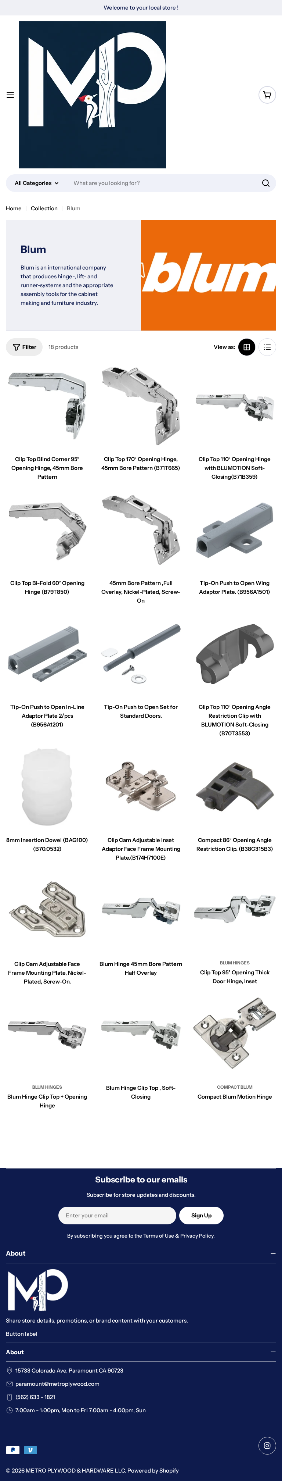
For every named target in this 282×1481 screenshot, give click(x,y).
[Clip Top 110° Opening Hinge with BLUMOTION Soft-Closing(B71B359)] (235, 406)
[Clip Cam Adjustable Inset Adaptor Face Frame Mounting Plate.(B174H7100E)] (141, 786)
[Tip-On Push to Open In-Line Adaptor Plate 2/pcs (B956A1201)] (47, 654)
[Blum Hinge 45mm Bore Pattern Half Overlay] (141, 911)
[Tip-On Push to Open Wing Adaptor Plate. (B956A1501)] (235, 530)
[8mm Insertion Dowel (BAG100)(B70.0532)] (47, 786)
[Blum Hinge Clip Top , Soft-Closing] (141, 1034)
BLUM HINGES (235, 963)
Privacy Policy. (197, 1235)
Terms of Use (158, 1235)
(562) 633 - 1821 (35, 1396)
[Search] (265, 183)
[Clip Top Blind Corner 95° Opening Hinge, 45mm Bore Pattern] (47, 406)
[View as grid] (247, 347)
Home (14, 208)
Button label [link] (21, 1333)
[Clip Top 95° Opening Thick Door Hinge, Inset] (235, 911)
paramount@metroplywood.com (57, 1383)
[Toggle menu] (10, 94)
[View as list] (267, 347)
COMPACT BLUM (235, 1087)
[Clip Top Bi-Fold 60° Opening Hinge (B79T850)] (47, 530)
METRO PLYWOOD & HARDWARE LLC (75, 1470)
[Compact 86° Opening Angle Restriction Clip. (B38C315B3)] (235, 786)
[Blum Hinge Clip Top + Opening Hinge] (47, 1034)
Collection (44, 208)
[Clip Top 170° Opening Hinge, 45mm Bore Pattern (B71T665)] (141, 406)
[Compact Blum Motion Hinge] (235, 1034)
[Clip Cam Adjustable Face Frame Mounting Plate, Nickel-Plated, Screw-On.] (47, 911)
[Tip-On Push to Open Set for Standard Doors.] (141, 654)
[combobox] (141, 183)
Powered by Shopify (153, 1470)
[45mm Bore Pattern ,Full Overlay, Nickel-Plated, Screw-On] (141, 530)
